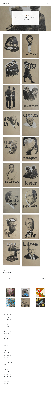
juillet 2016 (7, 381)
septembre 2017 (8, 362)
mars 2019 (6, 345)
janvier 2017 (7, 371)
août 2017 (6, 364)
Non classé (25, 15)
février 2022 (7, 319)
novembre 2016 (8, 374)
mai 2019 (6, 343)
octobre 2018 (8, 348)
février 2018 (7, 355)
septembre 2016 (8, 378)
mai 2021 (6, 324)
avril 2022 (7, 317)
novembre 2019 (8, 341)
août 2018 (6, 350)
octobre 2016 (8, 376)
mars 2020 (6, 336)
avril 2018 (7, 352)
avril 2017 (7, 367)
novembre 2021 (8, 321)
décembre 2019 (8, 340)
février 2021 (7, 326)
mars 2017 (6, 369)
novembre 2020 (8, 329)
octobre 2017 (8, 360)
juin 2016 (6, 383)
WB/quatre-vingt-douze (12, 279)
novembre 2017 (8, 359)
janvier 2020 (7, 338)
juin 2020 (6, 333)
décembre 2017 (8, 357)
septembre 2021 (8, 322)
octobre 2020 (8, 331)
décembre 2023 (8, 314)
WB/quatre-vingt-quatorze (38, 279)
